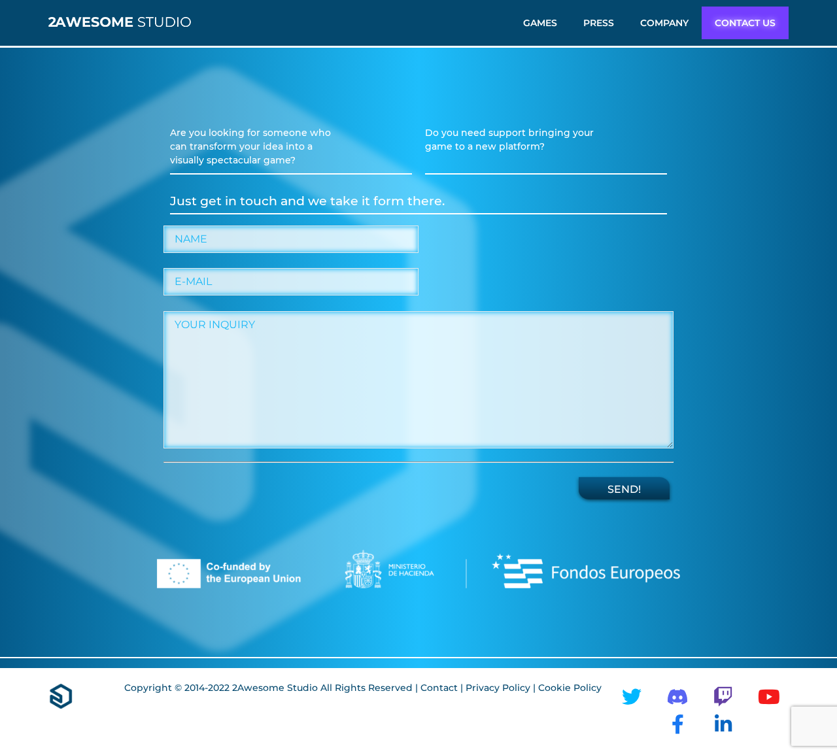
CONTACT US (745, 23)
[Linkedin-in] (723, 724)
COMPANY (664, 23)
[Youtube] (769, 697)
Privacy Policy (499, 688)
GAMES (540, 23)
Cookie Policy (570, 688)
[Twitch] (723, 697)
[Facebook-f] (677, 724)
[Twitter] (631, 697)
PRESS (598, 23)
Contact (439, 688)
